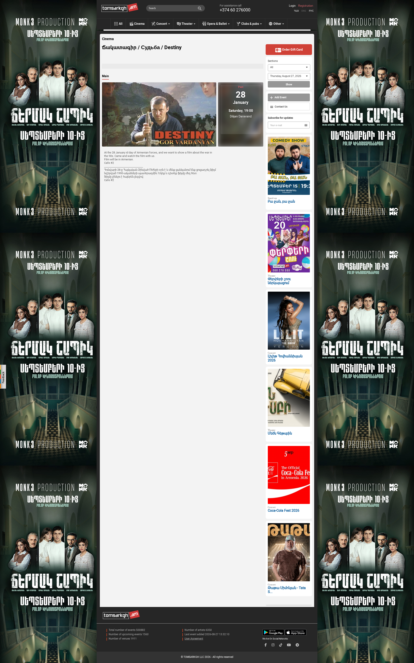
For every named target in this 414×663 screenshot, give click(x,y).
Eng (303, 10)
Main (105, 76)
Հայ (296, 10)
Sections (273, 61)
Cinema (139, 23)
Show (289, 84)
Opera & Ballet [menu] (217, 23)
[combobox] (289, 67)
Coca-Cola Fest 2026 (283, 510)
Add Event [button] (280, 97)
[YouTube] (289, 645)
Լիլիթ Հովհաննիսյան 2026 (285, 358)
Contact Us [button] (280, 106)
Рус (311, 10)
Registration (305, 6)
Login (292, 6)
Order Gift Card (292, 49)
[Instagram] (272, 645)
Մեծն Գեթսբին (280, 433)
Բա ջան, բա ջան (281, 201)
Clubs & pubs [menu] (250, 23)
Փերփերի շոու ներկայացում (279, 281)
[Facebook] (266, 645)
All (120, 23)
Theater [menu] (187, 23)
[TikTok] (280, 645)
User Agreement (194, 638)
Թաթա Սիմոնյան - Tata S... (287, 590)
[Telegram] (297, 645)
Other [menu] (277, 23)
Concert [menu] (162, 23)
